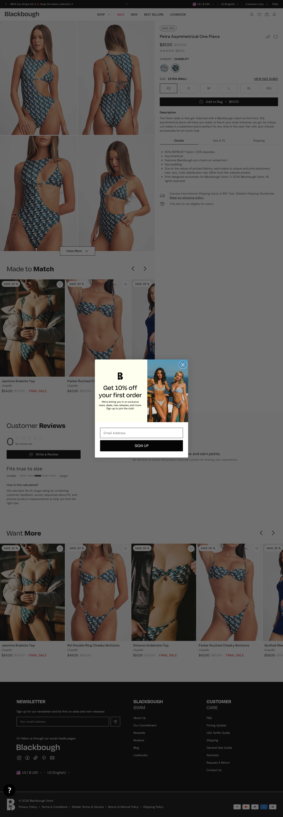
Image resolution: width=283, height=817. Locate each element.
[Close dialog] (182, 364)
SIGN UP (142, 445)
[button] (9, 790)
